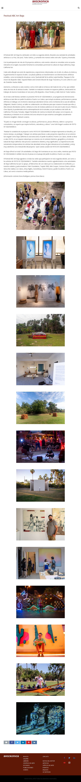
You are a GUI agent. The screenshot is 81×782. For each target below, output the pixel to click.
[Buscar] (79, 8)
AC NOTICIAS (47, 772)
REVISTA (25, 756)
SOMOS (25, 770)
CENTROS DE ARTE (29, 763)
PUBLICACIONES (28, 768)
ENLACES (45, 770)
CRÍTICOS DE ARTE (48, 765)
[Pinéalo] (28, 742)
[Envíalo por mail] (6, 742)
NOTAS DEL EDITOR (49, 761)
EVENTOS (46, 768)
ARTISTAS (46, 763)
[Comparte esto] (11, 742)
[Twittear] (17, 742)
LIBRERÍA (26, 761)
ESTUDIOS (26, 765)
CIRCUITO (46, 756)
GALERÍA (25, 759)
